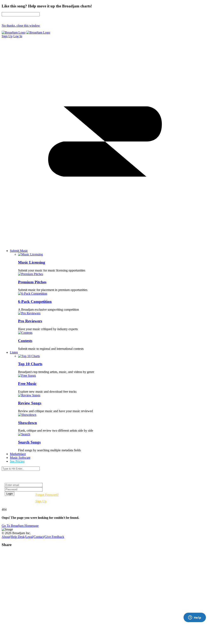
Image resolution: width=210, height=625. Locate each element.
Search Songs (29, 442)
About (6, 536)
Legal (29, 536)
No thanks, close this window (21, 25)
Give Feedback (54, 536)
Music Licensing (31, 262)
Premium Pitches (32, 282)
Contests (25, 341)
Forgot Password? (47, 494)
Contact (39, 536)
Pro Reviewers (30, 321)
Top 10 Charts (30, 364)
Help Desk (18, 536)
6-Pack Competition (35, 301)
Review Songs (29, 403)
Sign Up (40, 501)
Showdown (27, 423)
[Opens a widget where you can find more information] (194, 618)
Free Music (27, 383)
